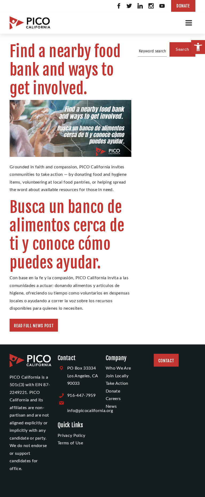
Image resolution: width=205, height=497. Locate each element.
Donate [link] (183, 6)
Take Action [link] (117, 383)
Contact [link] (166, 360)
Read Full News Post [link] (34, 325)
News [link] (111, 406)
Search (182, 49)
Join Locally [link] (117, 376)
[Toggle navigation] (188, 22)
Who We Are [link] (118, 368)
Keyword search (152, 51)
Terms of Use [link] (70, 443)
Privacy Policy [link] (71, 435)
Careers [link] (113, 399)
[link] (198, 47)
